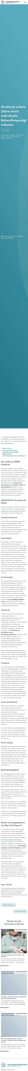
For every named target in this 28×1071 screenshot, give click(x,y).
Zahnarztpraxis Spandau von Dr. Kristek (12, 888)
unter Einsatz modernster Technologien (11, 840)
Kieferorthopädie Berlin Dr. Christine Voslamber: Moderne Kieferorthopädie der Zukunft (13, 1040)
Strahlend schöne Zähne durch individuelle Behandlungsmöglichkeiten (13, 997)
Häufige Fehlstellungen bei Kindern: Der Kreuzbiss (12, 955)
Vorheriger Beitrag (8, 905)
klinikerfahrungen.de (5, 135)
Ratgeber (13, 135)
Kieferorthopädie (5, 129)
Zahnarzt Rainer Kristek (7, 443)
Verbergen (9, 448)
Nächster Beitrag (20, 911)
